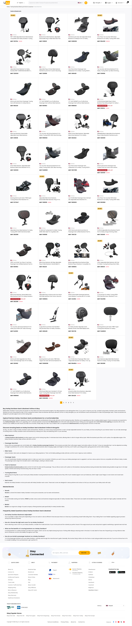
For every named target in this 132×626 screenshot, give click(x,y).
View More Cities (92, 590)
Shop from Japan (30, 615)
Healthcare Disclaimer (14, 598)
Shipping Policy (12, 587)
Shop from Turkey (78, 615)
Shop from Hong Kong (43, 615)
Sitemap (10, 579)
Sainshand (91, 582)
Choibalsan (91, 577)
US (80, 3)
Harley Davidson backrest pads (14, 467)
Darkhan (90, 574)
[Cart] (127, 3)
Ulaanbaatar (91, 569)
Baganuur (91, 587)
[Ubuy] (7, 2)
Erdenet (90, 572)
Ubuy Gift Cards (32, 590)
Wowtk (7, 492)
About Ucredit (32, 585)
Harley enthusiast (10, 422)
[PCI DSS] (10, 607)
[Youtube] (118, 622)
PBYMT (27, 499)
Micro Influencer (12, 590)
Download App (32, 569)
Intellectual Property (13, 577)
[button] (120, 2)
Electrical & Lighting (105, 422)
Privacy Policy (65, 622)
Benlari (7, 506)
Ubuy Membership (13, 592)
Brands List (31, 572)
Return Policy (31, 577)
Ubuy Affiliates (32, 587)
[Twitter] (121, 622)
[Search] (85, 2)
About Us (10, 569)
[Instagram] (116, 622)
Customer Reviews (33, 574)
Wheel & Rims (54, 422)
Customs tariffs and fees (15, 585)
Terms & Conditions (53, 622)
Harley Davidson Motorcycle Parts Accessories (22, 6)
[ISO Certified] (21, 607)
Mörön (90, 579)
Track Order (11, 582)
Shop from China (66, 615)
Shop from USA (11, 615)
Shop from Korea (55, 615)
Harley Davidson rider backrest (14, 437)
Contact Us (11, 572)
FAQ (29, 582)
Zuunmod (91, 585)
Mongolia (110, 605)
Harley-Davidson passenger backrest (43, 445)
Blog (29, 579)
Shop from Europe (90, 615)
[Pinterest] (124, 622)
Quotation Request (13, 574)
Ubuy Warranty (12, 595)
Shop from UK (20, 615)
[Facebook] (113, 622)
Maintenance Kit (74, 423)
